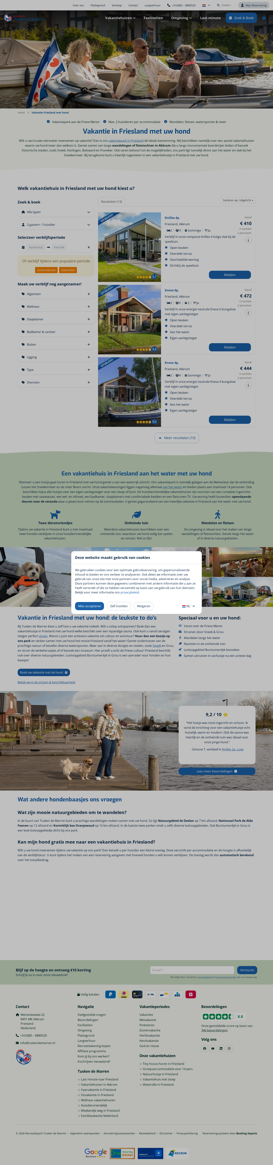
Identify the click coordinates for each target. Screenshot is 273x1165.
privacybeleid (130, 592)
